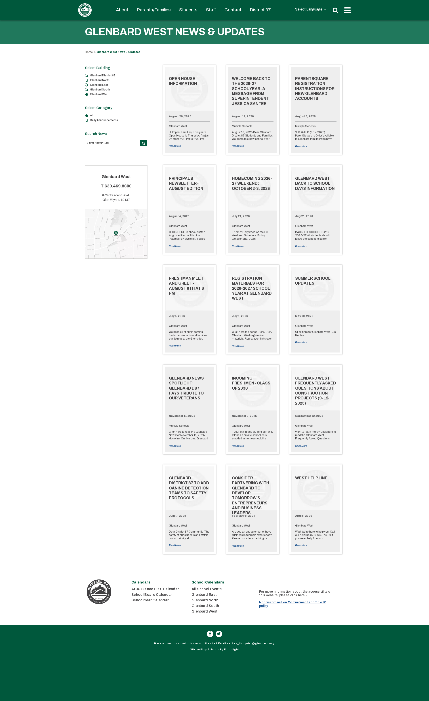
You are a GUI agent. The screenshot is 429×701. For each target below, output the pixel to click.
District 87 (260, 9)
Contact (233, 9)
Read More (175, 146)
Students (188, 9)
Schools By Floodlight (223, 649)
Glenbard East (204, 594)
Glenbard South (205, 606)
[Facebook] (210, 634)
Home (89, 52)
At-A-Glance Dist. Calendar (155, 589)
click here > (298, 595)
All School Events (207, 589)
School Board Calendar (151, 594)
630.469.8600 (118, 186)
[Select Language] (310, 9)
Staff (211, 9)
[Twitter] (219, 634)
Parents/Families (154, 9)
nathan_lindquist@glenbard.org (251, 643)
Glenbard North (205, 600)
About (122, 9)
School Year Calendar (150, 600)
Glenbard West (204, 611)
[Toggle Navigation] (347, 10)
